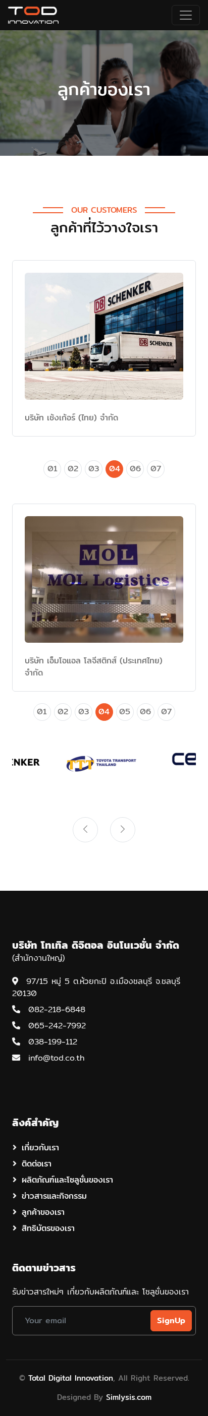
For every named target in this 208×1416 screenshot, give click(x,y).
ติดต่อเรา (36, 1163)
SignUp (171, 1320)
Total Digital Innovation (70, 1378)
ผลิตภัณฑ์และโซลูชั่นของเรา (67, 1180)
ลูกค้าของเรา (43, 1212)
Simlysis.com (128, 1397)
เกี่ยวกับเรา (40, 1147)
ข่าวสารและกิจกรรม (54, 1196)
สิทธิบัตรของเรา (48, 1228)
